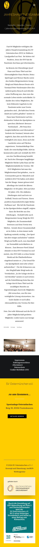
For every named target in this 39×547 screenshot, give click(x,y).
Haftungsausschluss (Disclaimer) (21, 363)
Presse (20, 327)
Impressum (19, 360)
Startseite (11, 25)
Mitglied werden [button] (17, 416)
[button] (34, 5)
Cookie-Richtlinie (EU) (19, 370)
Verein (28, 25)
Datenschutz (19, 367)
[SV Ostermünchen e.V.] (7, 5)
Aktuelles (20, 25)
